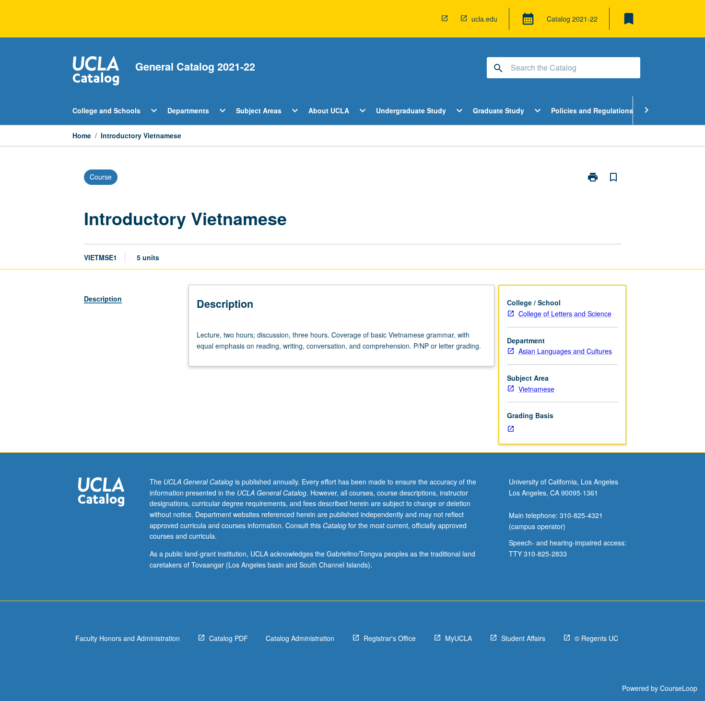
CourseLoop (678, 688)
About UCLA (328, 110)
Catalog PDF (228, 638)
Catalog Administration (300, 638)
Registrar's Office (390, 638)
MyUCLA (458, 638)
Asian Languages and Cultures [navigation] (565, 351)
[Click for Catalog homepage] (96, 71)
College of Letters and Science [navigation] (564, 313)
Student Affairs (523, 638)
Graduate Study (498, 110)
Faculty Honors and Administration (127, 638)
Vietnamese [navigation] (536, 389)
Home (81, 135)
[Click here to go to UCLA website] (101, 492)
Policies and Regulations (592, 110)
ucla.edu (484, 19)
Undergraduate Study (411, 110)
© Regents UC (596, 638)
